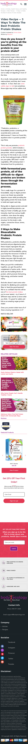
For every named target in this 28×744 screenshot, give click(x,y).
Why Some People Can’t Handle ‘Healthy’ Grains (12, 394)
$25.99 (14, 465)
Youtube (11, 664)
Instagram (11, 648)
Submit (14, 548)
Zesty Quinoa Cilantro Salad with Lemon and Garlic (12, 373)
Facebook (11, 642)
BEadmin (9, 34)
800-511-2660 (16, 609)
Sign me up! (14, 501)
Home (2, 9)
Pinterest (11, 653)
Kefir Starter (14, 463)
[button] (25, 4)
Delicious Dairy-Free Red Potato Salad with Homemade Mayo (12, 415)
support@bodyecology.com (16, 614)
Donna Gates (17, 32)
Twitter (10, 659)
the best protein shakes (14, 292)
